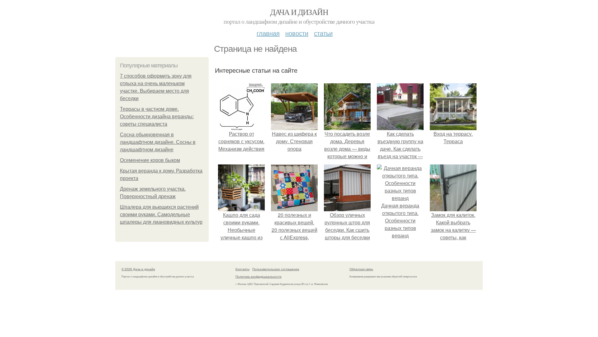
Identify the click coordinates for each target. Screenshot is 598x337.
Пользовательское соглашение (275, 269)
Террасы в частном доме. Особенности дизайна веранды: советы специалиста (157, 116)
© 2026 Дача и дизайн (138, 269)
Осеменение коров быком (150, 160)
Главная (268, 32)
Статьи (323, 32)
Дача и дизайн (299, 12)
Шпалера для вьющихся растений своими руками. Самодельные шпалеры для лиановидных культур (161, 214)
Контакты (242, 269)
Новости (296, 32)
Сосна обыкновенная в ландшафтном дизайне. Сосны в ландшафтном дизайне (158, 142)
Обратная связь (361, 269)
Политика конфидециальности (258, 276)
